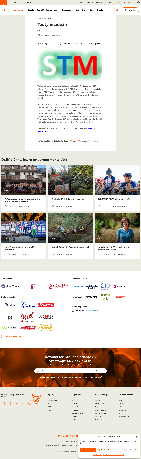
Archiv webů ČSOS (124, 416)
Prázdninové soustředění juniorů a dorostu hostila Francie (22, 200)
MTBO (16, 2)
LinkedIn (95, 141)
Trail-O (29, 2)
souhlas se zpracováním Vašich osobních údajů (83, 377)
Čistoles (97, 400)
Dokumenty (75, 410)
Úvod (39, 18)
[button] (137, 437)
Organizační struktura (78, 407)
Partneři (74, 416)
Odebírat (99, 371)
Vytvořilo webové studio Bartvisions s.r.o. (70, 451)
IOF (120, 413)
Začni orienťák (130, 10)
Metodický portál (85, 2)
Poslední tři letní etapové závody (68, 199)
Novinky (31, 10)
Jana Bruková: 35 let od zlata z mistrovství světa (113, 248)
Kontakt (100, 10)
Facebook (84, 141)
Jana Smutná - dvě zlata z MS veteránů (19, 248)
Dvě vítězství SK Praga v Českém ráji (70, 247)
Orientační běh (52, 400)
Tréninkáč (98, 416)
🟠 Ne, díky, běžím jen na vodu (109, 450)
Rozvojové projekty (101, 413)
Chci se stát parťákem (13, 336)
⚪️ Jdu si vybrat (130, 450)
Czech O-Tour (99, 403)
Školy (92, 10)
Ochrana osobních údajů (52, 445)
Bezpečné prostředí (78, 413)
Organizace (66, 10)
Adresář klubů (123, 410)
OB (10, 2)
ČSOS (3, 2)
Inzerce (74, 419)
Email (74, 141)
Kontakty (74, 403)
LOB (22, 2)
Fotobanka (122, 407)
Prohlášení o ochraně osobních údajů (113, 455)
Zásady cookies (97, 455)
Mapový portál (99, 407)
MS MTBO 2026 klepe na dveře (114, 199)
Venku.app (98, 419)
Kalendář (40, 10)
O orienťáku (80, 10)
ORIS (98, 2)
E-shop (110, 2)
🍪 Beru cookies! (88, 450)
